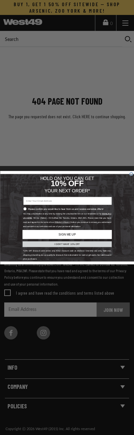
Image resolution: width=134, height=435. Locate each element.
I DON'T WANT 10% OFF (67, 244)
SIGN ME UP (67, 234)
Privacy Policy (62, 222)
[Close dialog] (131, 173)
